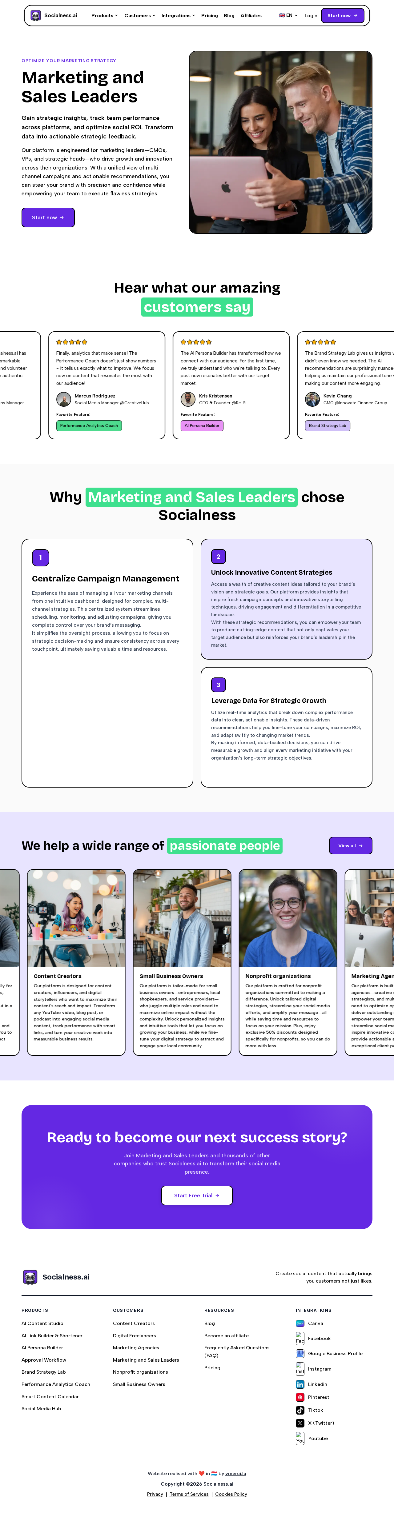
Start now (339, 15)
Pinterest (318, 1397)
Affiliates (251, 15)
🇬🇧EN (285, 15)
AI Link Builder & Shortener (52, 1336)
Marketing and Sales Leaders (146, 1360)
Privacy (155, 1494)
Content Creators (134, 1323)
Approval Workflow (44, 1360)
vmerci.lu (235, 1473)
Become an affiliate (226, 1336)
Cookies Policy (231, 1494)
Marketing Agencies (136, 1348)
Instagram (320, 1369)
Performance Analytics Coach (56, 1384)
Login (311, 15)
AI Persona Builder (42, 1348)
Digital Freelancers (134, 1336)
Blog (229, 15)
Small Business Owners (139, 1384)
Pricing (209, 15)
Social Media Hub (41, 1408)
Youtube (318, 1438)
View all (347, 845)
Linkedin (317, 1384)
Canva (315, 1323)
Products (102, 15)
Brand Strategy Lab (44, 1372)
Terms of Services (189, 1494)
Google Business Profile (335, 1353)
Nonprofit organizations (140, 1372)
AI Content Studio (42, 1323)
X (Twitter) (321, 1423)
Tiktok (315, 1410)
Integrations (176, 15)
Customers (137, 15)
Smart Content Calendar (50, 1396)
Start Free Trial (193, 1195)
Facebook (319, 1338)
